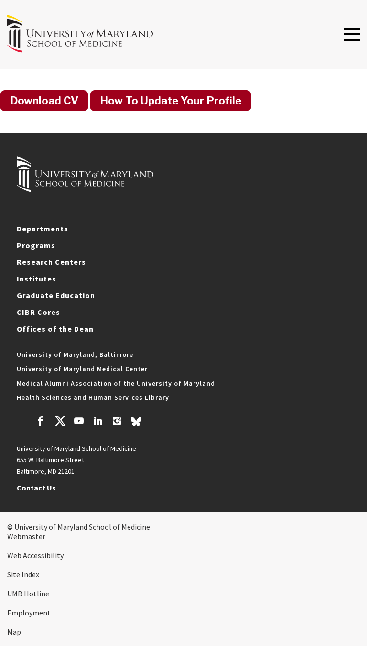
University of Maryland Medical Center (82, 369)
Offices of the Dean (55, 328)
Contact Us (36, 487)
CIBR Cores (38, 312)
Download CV (44, 100)
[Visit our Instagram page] (116, 422)
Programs (36, 245)
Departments (42, 228)
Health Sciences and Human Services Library (93, 397)
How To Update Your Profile (170, 100)
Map (14, 631)
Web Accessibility (35, 555)
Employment (29, 612)
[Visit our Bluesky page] (136, 423)
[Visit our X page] (60, 422)
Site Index (23, 574)
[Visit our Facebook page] (40, 422)
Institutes (36, 278)
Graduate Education (56, 295)
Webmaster (26, 536)
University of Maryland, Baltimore (75, 354)
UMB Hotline (28, 593)
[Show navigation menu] (352, 35)
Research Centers (51, 262)
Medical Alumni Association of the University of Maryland (116, 383)
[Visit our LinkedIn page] (98, 422)
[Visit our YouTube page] (79, 422)
